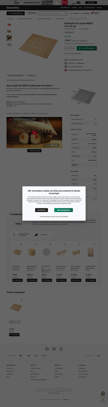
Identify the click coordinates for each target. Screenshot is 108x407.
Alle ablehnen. (64, 216)
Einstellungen (41, 210)
